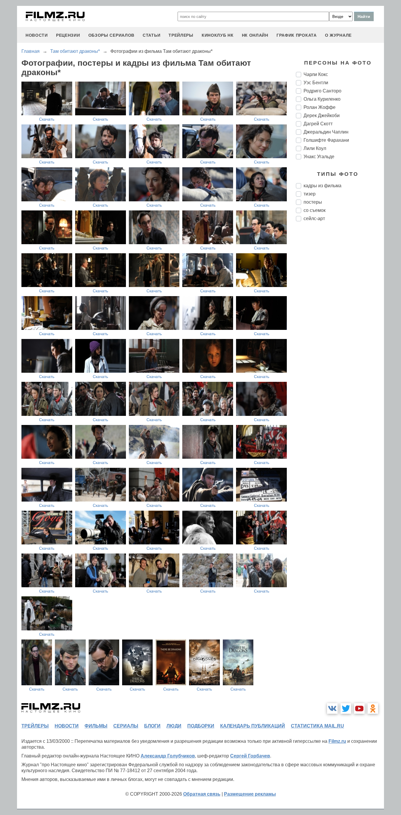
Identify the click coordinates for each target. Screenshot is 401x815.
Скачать (46, 119)
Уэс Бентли (316, 82)
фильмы (96, 725)
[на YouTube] (359, 708)
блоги (152, 725)
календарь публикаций (252, 725)
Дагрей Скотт (318, 123)
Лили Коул (315, 148)
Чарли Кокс (316, 74)
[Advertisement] (340, 324)
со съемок (315, 210)
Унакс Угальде (319, 156)
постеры (313, 202)
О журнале (338, 35)
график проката (297, 35)
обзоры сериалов (111, 35)
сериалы (125, 725)
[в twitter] (346, 708)
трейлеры (181, 35)
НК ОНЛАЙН (255, 35)
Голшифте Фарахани (326, 140)
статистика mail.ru (317, 725)
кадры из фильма (322, 185)
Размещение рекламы (250, 794)
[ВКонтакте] (332, 708)
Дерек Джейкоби (322, 115)
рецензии (68, 35)
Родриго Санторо (322, 90)
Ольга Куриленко (322, 99)
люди (173, 725)
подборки (200, 725)
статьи (151, 35)
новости (37, 35)
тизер (310, 193)
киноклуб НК (218, 35)
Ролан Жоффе (320, 107)
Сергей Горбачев (250, 755)
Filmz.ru (337, 741)
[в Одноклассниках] (373, 708)
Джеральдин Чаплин (326, 131)
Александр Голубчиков (168, 755)
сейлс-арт (314, 218)
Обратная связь (201, 794)
